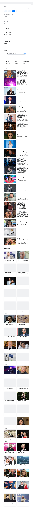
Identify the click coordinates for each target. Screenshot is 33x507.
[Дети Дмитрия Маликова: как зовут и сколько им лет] (10, 398)
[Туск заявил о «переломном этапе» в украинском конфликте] (10, 423)
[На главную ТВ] (3, 1)
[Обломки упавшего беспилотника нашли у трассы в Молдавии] (10, 436)
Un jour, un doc (8, 30)
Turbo (7, 21)
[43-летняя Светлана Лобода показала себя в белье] (23, 475)
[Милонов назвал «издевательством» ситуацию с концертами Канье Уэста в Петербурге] (23, 372)
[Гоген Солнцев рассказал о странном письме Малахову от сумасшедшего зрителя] (10, 385)
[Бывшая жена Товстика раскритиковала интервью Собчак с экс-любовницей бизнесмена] (23, 423)
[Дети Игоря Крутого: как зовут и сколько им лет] (10, 347)
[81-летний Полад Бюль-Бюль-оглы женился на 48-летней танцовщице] (23, 334)
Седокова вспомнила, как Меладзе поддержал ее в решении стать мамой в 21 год (22, 143)
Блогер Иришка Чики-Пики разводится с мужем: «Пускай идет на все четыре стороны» (22, 222)
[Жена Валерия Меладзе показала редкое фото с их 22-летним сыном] (23, 487)
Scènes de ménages (9, 45)
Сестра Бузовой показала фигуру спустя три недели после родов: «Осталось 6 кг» (22, 213)
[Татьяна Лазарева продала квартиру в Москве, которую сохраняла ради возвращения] (23, 449)
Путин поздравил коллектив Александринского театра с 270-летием (22, 90)
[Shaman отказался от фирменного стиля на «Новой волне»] (10, 372)
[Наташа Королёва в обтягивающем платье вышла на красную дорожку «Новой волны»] (23, 295)
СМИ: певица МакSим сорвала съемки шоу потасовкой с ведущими (21, 81)
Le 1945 (7, 43)
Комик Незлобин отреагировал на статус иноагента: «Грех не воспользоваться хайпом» (22, 160)
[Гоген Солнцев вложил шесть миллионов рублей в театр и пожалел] (10, 475)
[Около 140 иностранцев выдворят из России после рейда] (10, 308)
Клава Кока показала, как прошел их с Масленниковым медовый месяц (22, 107)
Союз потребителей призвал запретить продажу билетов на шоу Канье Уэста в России (22, 187)
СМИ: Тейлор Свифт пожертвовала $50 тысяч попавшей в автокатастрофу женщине (22, 72)
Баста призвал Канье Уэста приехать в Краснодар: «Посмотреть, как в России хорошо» (22, 134)
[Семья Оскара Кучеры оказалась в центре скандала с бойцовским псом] (10, 295)
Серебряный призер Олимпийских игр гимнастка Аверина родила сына (22, 195)
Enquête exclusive (8, 50)
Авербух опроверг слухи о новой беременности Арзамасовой (22, 116)
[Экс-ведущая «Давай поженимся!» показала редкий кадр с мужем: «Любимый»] (23, 436)
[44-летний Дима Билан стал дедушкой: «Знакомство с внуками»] (10, 321)
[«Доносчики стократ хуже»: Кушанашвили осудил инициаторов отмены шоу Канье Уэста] (23, 347)
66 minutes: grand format (9, 39)
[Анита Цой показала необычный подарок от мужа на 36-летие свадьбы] (10, 462)
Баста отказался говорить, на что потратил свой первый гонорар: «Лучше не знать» (22, 169)
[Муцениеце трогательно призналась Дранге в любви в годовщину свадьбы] (10, 500)
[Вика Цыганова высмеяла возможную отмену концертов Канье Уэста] (23, 500)
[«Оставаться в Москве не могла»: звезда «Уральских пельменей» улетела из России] (10, 487)
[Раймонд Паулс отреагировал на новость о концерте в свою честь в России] (23, 257)
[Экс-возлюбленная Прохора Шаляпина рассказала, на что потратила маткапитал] (10, 270)
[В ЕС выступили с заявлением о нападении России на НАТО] (10, 359)
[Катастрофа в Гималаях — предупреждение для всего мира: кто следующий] (23, 270)
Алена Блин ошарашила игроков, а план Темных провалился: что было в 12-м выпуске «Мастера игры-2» (22, 151)
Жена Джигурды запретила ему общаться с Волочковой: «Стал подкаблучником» (22, 239)
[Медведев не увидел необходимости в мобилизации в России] (23, 385)
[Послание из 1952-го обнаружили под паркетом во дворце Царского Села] (23, 321)
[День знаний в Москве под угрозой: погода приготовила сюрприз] (23, 398)
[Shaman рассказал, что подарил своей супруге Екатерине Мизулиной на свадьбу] (23, 359)
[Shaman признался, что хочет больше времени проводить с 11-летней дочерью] (10, 257)
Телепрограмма (6, 6)
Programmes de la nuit (9, 14)
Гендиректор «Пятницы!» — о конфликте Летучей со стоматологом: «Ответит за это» (22, 231)
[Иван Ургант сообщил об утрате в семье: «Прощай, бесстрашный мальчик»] (23, 308)
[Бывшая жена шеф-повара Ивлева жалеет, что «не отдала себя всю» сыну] (23, 411)
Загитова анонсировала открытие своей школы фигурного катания (21, 178)
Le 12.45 (7, 28)
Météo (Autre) (8, 41)
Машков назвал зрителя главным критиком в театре (22, 98)
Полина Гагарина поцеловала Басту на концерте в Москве (22, 125)
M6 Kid (7, 16)
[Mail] (2, 1)
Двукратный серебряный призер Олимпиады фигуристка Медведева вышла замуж (22, 204)
